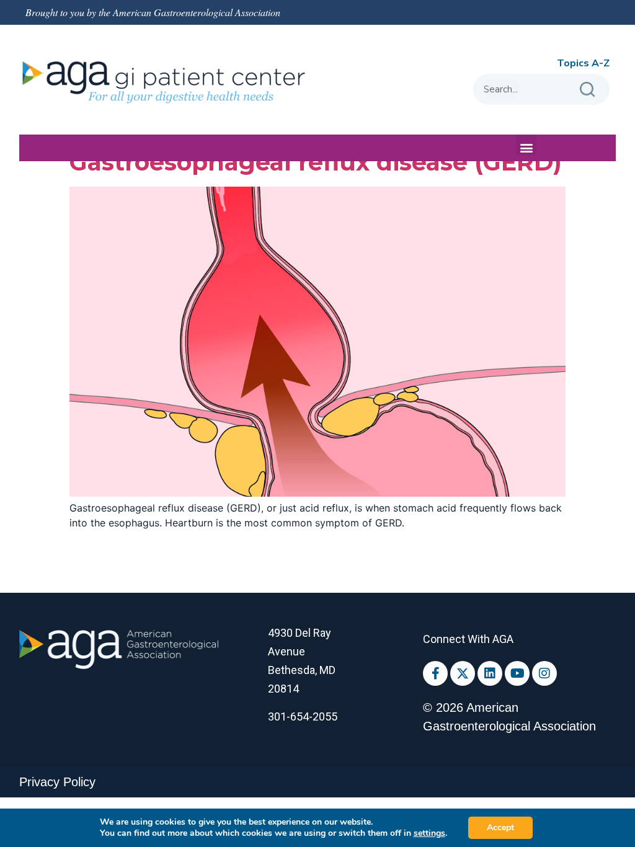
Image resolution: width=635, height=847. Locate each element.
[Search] (587, 89)
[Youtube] (517, 673)
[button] (526, 145)
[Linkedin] (489, 673)
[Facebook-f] (435, 673)
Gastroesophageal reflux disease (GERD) (315, 162)
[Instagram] (544, 673)
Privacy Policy (57, 782)
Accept (500, 827)
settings (429, 833)
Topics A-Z (583, 63)
